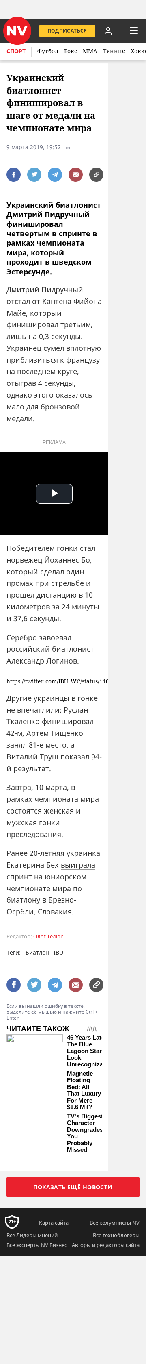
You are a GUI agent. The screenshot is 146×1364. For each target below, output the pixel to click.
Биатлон (37, 952)
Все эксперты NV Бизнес (36, 1245)
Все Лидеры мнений (32, 1235)
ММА (90, 51)
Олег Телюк (48, 936)
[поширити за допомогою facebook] (13, 175)
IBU (58, 952)
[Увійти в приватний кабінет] (108, 31)
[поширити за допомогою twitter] (34, 175)
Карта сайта (54, 1222)
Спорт (16, 51)
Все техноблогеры (116, 1235)
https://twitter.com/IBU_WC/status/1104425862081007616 (54, 681)
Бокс (70, 51)
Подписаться (67, 30)
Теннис (114, 51)
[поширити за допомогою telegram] (55, 175)
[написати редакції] (76, 175)
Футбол (47, 51)
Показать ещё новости (72, 1187)
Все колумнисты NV (115, 1222)
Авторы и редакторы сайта (106, 1245)
